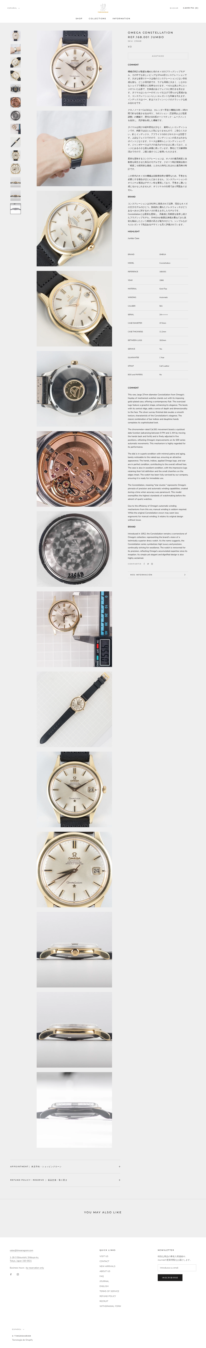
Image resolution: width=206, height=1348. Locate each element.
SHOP (79, 18)
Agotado (158, 56)
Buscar (174, 8)
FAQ (102, 1276)
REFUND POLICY (108, 1296)
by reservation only (35, 1267)
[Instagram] (18, 1274)
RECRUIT (104, 1301)
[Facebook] (144, 564)
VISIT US (104, 1256)
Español (12, 8)
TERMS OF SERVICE (109, 1291)
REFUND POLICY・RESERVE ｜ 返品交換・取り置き (38, 1180)
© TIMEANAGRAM (21, 1336)
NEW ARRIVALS (107, 1266)
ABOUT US (105, 1271)
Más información (141, 575)
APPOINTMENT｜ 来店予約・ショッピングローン (36, 1166)
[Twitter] (148, 564)
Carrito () (190, 8)
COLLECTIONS (97, 18)
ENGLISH (104, 1286)
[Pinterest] (152, 564)
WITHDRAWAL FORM (110, 1306)
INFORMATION (121, 18)
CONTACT (104, 1261)
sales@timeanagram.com (21, 1250)
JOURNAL (104, 1281)
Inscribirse (170, 1277)
